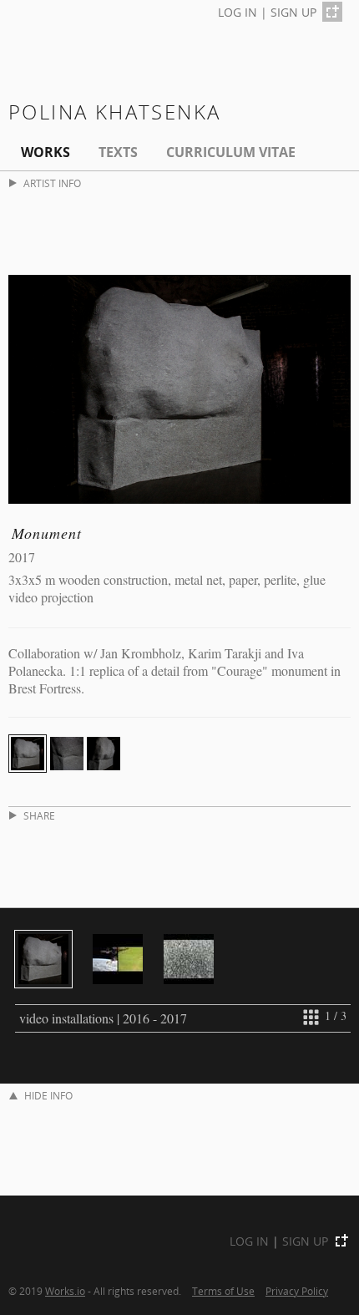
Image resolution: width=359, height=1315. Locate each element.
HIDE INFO (48, 1096)
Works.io (65, 1290)
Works (45, 152)
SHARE (39, 816)
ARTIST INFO (52, 183)
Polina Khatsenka (114, 111)
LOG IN (237, 12)
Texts (118, 152)
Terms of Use (223, 1290)
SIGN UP (293, 12)
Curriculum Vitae (231, 152)
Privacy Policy (296, 1290)
